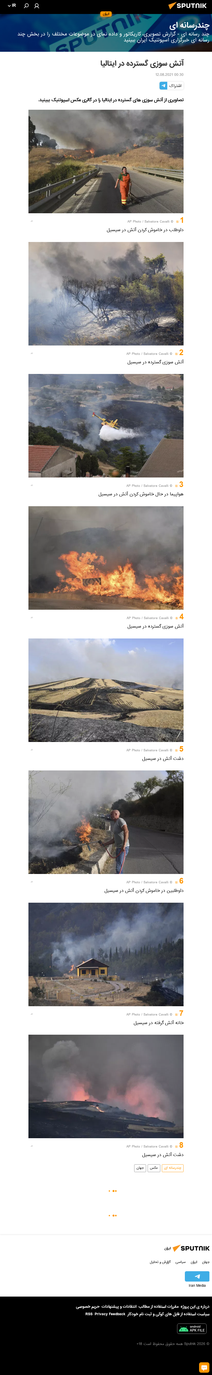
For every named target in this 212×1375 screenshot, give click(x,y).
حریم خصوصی (88, 1306)
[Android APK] (191, 1329)
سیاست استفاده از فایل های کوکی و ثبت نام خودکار (168, 1314)
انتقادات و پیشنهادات (119, 1306)
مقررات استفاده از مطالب (159, 1306)
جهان (140, 1168)
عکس (154, 1168)
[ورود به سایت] (37, 6)
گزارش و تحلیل (160, 1262)
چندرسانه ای (172, 1168)
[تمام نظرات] (204, 1367)
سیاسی (181, 1262)
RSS (89, 1314)
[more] (31, 221)
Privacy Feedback (110, 1314)
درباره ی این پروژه (195, 1306)
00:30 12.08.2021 (169, 75)
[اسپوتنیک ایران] (189, 10)
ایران (194, 1262)
